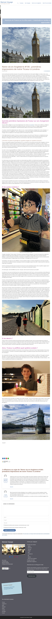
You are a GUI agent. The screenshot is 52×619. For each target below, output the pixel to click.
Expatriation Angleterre (31, 561)
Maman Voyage (7, 542)
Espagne (3, 606)
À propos (21, 3)
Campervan (30, 553)
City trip (29, 549)
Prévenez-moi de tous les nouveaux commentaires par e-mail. (16, 525)
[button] (18, 3)
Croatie (3, 609)
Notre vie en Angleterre (36, 3)
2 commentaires (47, 71)
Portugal (3, 611)
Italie (3, 605)
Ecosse (3, 613)
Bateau (29, 557)
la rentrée (32, 124)
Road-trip (30, 547)
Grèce (3, 608)
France (3, 602)
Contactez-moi (5, 561)
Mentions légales (5, 562)
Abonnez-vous (31, 576)
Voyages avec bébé (31, 560)
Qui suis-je (4, 560)
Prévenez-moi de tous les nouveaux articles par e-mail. (15, 527)
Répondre (11, 486)
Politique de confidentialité (7, 564)
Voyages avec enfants (31, 544)
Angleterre (4, 603)
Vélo (29, 552)
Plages (29, 550)
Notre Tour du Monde (32, 558)
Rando (29, 546)
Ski (28, 555)
